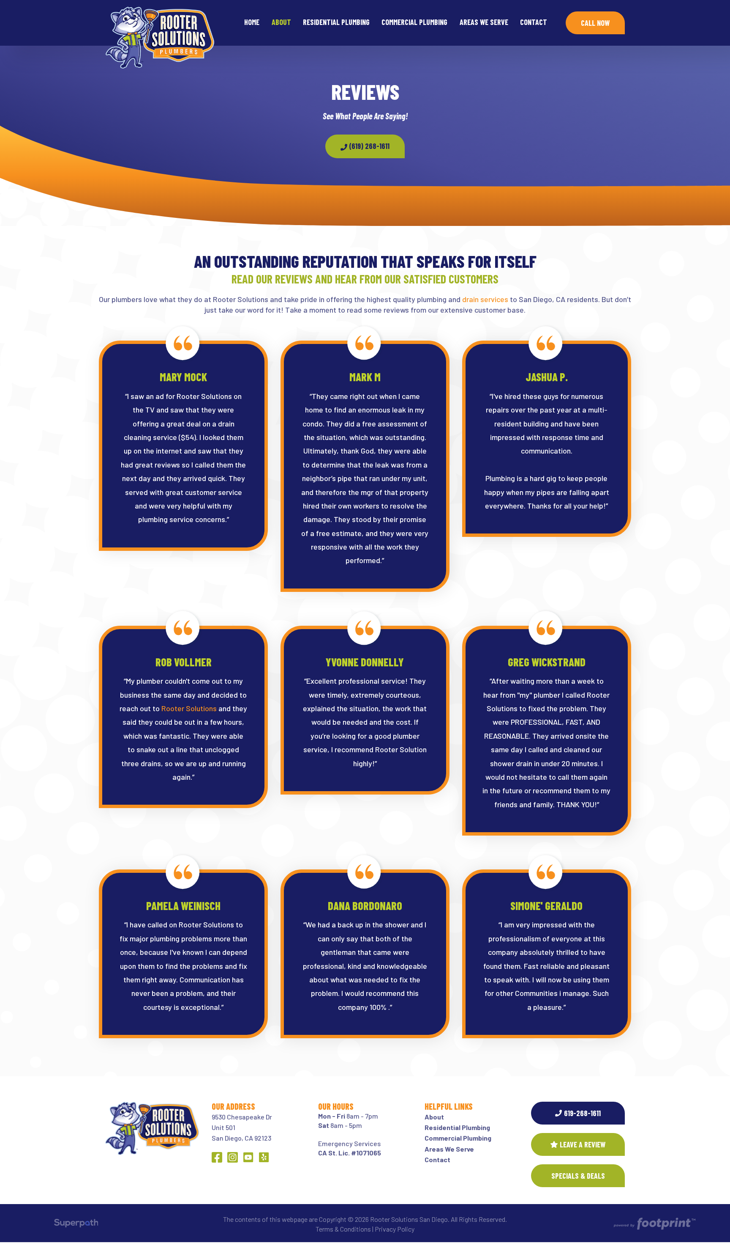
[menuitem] (251, 23)
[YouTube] (248, 1157)
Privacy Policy (394, 1229)
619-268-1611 (582, 1113)
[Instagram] (232, 1157)
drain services (485, 299)
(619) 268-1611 (368, 146)
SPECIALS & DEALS (578, 1175)
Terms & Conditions (343, 1229)
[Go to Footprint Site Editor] (654, 1224)
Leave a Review (582, 1144)
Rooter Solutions (189, 708)
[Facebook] (217, 1157)
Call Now (595, 23)
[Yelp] (264, 1157)
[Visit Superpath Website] (76, 1224)
